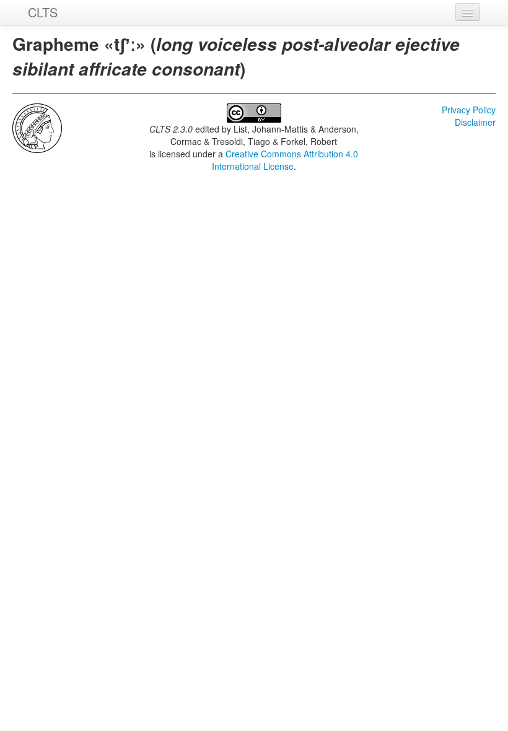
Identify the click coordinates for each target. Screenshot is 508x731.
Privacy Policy (469, 109)
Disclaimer (475, 122)
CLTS (43, 12)
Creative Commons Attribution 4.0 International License (285, 159)
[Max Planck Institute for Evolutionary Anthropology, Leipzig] (37, 127)
